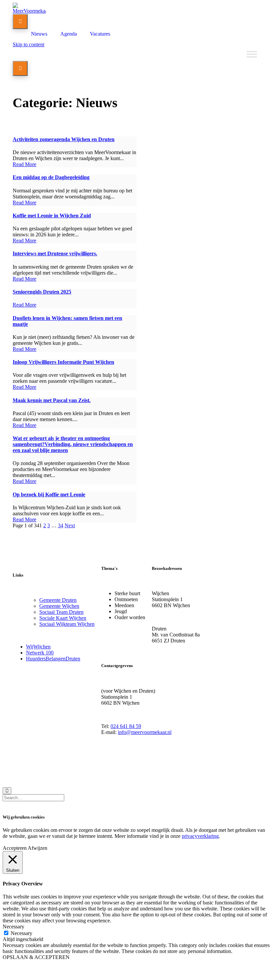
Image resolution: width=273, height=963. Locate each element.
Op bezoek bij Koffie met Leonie (49, 494)
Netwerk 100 (40, 652)
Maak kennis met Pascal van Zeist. (52, 400)
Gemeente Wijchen (59, 606)
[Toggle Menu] (251, 54)
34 (60, 525)
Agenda (68, 34)
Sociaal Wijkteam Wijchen (67, 624)
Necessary (21, 933)
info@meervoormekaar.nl (144, 732)
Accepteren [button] (15, 848)
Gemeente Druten (58, 600)
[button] (24, 164)
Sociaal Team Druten (61, 612)
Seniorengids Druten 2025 (42, 292)
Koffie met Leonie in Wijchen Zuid (52, 215)
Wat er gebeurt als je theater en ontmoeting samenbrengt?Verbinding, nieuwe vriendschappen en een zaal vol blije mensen (73, 444)
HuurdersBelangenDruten (53, 658)
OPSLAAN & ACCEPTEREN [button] (36, 957)
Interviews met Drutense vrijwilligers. (55, 253)
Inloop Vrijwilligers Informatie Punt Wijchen (63, 362)
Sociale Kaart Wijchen (62, 618)
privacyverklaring (200, 836)
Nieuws (39, 34)
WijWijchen (38, 646)
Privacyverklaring (70, 769)
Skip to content (28, 44)
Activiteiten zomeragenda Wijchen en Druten (64, 139)
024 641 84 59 (126, 726)
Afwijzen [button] (37, 848)
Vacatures (100, 34)
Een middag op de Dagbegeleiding (51, 177)
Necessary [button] (13, 926)
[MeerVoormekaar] (29, 11)
